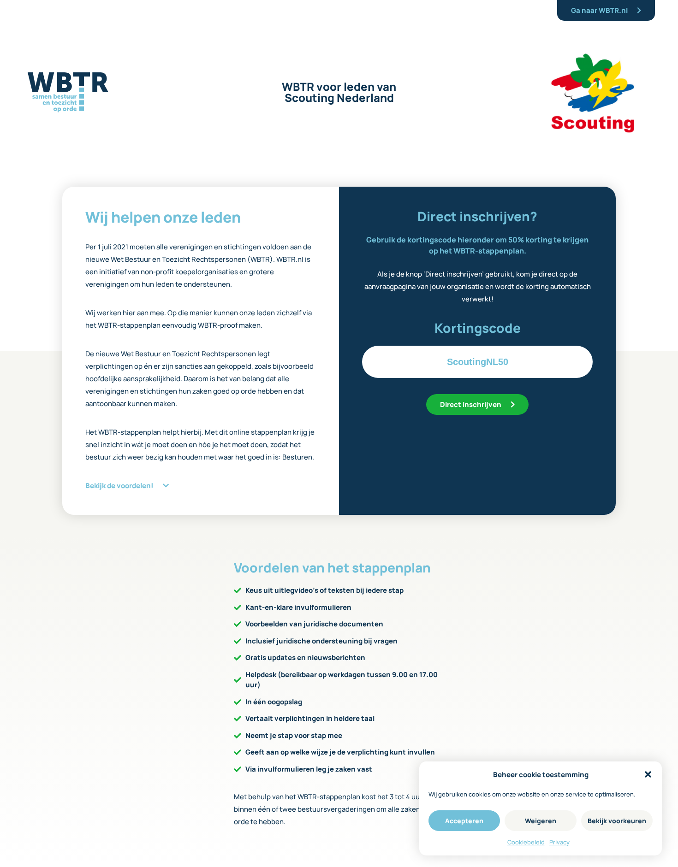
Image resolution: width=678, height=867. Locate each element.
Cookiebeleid (526, 842)
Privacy (559, 842)
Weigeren (540, 820)
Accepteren (464, 820)
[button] (648, 774)
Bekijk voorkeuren (617, 820)
